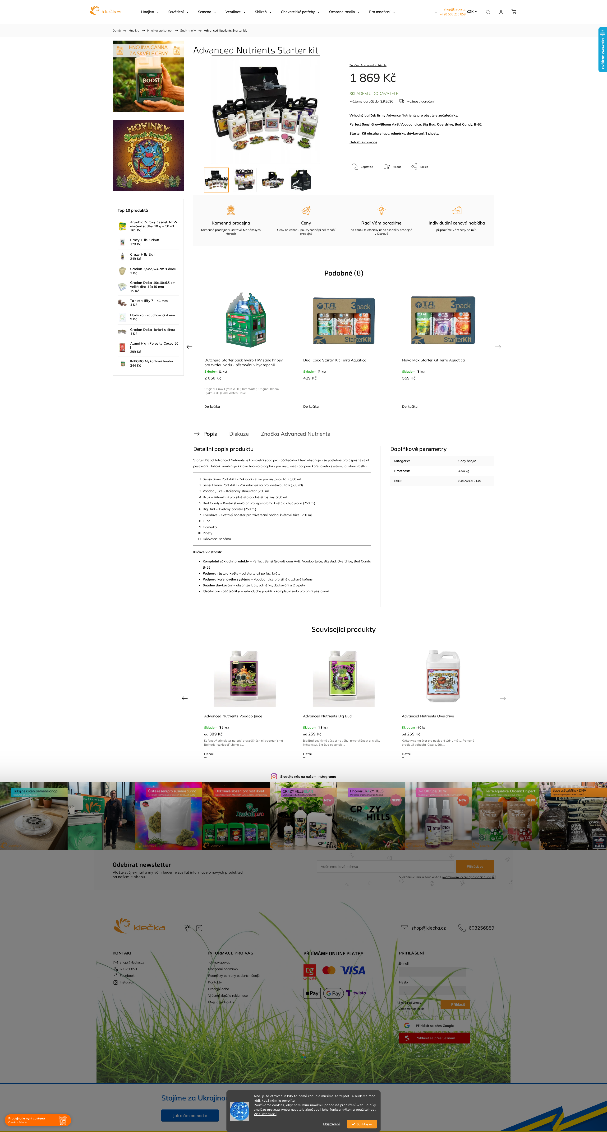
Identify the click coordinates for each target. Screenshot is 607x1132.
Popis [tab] (210, 433)
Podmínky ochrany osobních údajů (234, 975)
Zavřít (478, 182)
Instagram (199, 928)
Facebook (187, 928)
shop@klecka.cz (455, 9)
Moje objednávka (221, 1002)
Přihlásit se (475, 866)
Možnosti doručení (420, 101)
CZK (470, 12)
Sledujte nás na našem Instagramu (308, 776)
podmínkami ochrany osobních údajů (468, 877)
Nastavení (331, 1124)
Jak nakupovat (219, 962)
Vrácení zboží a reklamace (228, 995)
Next (499, 346)
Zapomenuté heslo (411, 1008)
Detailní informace (363, 142)
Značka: (367, 65)
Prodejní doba (218, 989)
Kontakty (215, 982)
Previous (190, 346)
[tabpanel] (245, 349)
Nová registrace (410, 1002)
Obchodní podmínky (223, 969)
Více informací (265, 1114)
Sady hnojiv (467, 461)
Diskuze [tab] (239, 433)
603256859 (481, 928)
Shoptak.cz (326, 1070)
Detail (208, 754)
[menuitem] (150, 12)
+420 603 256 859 (453, 14)
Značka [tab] (295, 433)
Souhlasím (364, 1124)
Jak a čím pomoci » (190, 1115)
